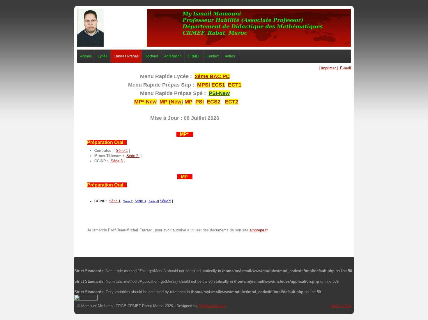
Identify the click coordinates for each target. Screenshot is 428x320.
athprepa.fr (259, 230)
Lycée (102, 56)
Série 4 (153, 201)
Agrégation (173, 56)
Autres (230, 56)
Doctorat (151, 56)
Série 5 (165, 201)
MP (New (170, 102)
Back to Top (340, 306)
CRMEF (194, 56)
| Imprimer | (328, 68)
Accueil (86, 56)
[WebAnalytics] (86, 297)
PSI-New (219, 93)
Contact (212, 56)
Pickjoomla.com (212, 306)
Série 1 (122, 150)
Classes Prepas (126, 56)
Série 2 (132, 156)
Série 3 (117, 161)
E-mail (345, 68)
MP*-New (145, 102)
